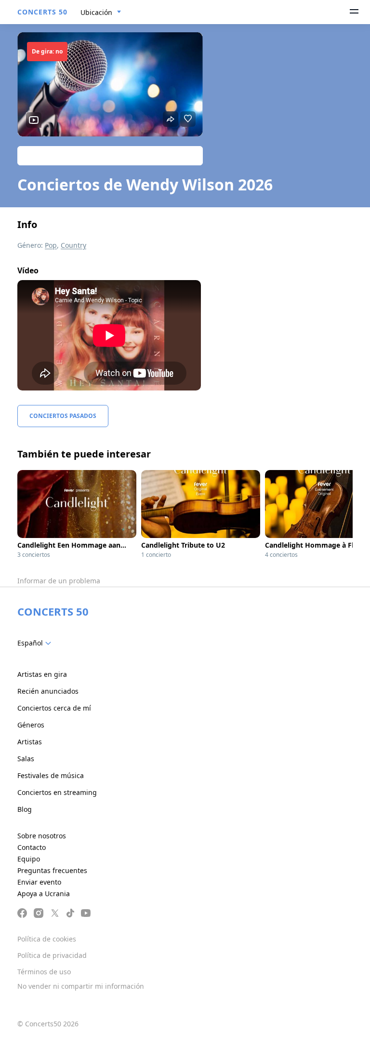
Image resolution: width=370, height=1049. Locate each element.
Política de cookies (46, 938)
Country (73, 245)
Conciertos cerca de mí (54, 708)
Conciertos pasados (62, 416)
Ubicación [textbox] (96, 12)
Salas (25, 758)
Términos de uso (44, 971)
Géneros (30, 724)
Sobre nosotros (41, 835)
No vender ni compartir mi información (80, 986)
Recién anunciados (48, 691)
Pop (51, 245)
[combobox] (101, 12)
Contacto (31, 847)
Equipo (28, 858)
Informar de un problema (58, 580)
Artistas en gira (42, 674)
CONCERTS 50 (42, 11)
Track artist (110, 155)
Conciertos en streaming (57, 792)
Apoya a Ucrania (43, 893)
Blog (24, 809)
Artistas (29, 741)
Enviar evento (39, 882)
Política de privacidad (52, 955)
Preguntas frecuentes (52, 870)
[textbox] (36, 643)
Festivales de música (50, 775)
